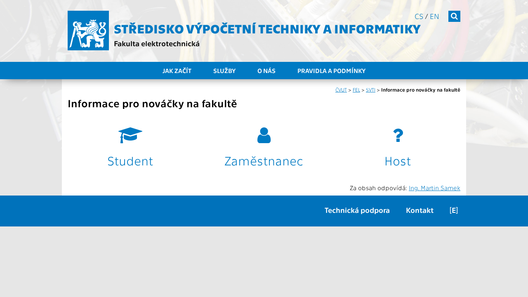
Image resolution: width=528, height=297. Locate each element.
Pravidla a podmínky (331, 70)
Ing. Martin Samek (434, 187)
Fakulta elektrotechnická (157, 43)
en (434, 16)
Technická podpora (357, 209)
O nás (266, 70)
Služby (224, 70)
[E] (454, 209)
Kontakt (420, 209)
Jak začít (177, 70)
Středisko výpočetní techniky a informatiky (267, 28)
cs (419, 16)
